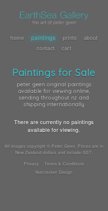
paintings (43, 37)
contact (46, 48)
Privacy (31, 163)
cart (66, 48)
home (17, 37)
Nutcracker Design (54, 172)
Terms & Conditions (64, 163)
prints (70, 37)
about (91, 37)
